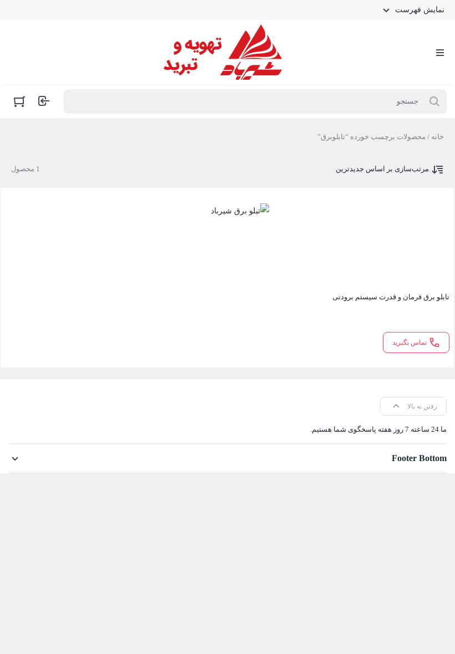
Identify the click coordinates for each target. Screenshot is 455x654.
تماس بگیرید (409, 342)
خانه (437, 136)
